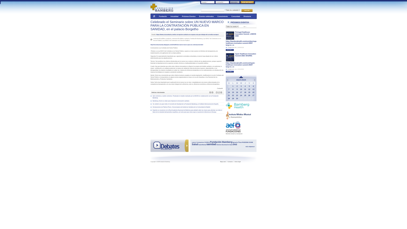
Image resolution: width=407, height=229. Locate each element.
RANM (251, 142)
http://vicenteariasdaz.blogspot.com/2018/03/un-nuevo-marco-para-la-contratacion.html (177, 44)
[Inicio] (162, 11)
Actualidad (174, 16)
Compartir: (220, 88)
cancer (194, 142)
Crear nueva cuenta (247, 2)
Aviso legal (238, 161)
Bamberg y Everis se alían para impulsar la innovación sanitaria (171, 101)
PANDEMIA (245, 142)
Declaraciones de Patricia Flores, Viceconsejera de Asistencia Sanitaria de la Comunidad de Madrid (181, 107)
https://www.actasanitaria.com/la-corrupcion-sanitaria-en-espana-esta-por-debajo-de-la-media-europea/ (187, 34)
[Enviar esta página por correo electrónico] (219, 92)
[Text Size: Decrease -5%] (212, 92)
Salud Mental (202, 144)
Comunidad (235, 16)
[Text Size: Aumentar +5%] (210, 92)
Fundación (163, 16)
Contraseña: (220, 2)
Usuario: (205, 2)
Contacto (230, 161)
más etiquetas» (250, 146)
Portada (154, 16)
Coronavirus (200, 142)
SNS (235, 144)
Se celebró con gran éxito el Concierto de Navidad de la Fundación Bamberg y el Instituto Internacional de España (185, 104)
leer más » (230, 49)
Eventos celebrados (206, 16)
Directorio (247, 16)
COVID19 (207, 142)
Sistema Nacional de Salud (224, 144)
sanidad (211, 144)
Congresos (231, 47)
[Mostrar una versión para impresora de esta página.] (217, 92)
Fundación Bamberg (196, 38)
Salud (195, 144)
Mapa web (223, 161)
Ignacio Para (237, 142)
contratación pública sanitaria (162, 38)
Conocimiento (222, 16)
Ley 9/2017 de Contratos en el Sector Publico (176, 40)
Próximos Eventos (189, 16)
